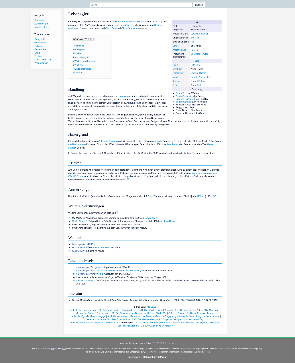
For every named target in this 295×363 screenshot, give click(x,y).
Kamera (176, 81)
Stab (197, 60)
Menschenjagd (98, 316)
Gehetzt (172, 313)
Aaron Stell (196, 85)
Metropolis (156, 141)
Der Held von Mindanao (149, 319)
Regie (175, 64)
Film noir (142, 141)
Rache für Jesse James (201, 313)
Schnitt (176, 85)
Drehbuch (177, 68)
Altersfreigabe (179, 49)
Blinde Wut (161, 313)
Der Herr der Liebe (88, 310)
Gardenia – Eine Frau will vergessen (86, 322)
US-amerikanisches (126, 21)
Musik (175, 77)
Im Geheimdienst (211, 316)
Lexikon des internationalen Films (112, 270)
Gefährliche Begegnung (164, 316)
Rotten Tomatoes (101, 247)
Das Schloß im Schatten (146, 322)
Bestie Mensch (79, 221)
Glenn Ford (181, 93)
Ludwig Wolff (150, 217)
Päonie (201, 196)
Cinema (81, 176)
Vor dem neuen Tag (193, 319)
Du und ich (183, 313)
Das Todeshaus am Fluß (124, 319)
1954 (193, 41)
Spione (91, 313)
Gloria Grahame (184, 96)
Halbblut (73, 310)
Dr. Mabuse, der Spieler (191, 310)
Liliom (151, 313)
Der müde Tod (171, 310)
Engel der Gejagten (172, 319)
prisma (98, 267)
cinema (99, 273)
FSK (193, 49)
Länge (176, 45)
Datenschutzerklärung (155, 357)
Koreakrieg (124, 96)
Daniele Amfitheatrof (200, 77)
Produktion (178, 72)
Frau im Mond (103, 313)
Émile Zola (124, 24)
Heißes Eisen (112, 322)
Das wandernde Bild (132, 310)
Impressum (134, 357)
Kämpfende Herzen (153, 310)
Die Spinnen (105, 310)
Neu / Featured (41, 26)
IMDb (92, 244)
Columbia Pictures (199, 53)
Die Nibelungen (212, 310)
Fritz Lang (196, 64)
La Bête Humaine (77, 144)
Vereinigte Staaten (199, 33)
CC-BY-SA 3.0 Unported (164, 343)
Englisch (195, 37)
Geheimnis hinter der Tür (98, 319)
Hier (64, 348)
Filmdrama (142, 21)
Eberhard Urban (86, 280)
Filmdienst (135, 270)
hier (52, 348)
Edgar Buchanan (184, 101)
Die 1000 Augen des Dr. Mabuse (157, 325)
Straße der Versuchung (189, 316)
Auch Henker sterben (117, 316)
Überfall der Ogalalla (79, 316)
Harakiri (116, 310)
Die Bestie (165, 322)
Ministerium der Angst (140, 316)
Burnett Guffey (198, 81)
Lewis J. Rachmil (199, 72)
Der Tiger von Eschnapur (208, 322)
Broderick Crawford (185, 98)
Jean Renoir (173, 144)
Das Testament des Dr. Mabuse (131, 313)
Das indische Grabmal (128, 325)
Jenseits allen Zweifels (183, 322)
